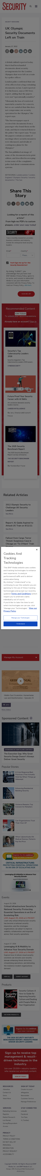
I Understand (20, 624)
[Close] (36, 549)
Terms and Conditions (21, 593)
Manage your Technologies (20, 618)
